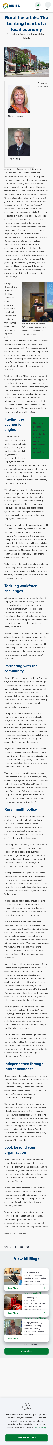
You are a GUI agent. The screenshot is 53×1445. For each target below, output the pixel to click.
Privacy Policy (40, 1427)
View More (26, 1351)
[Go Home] (11, 6)
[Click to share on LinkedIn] (22, 1246)
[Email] (34, 1246)
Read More (13, 1288)
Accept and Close (26, 1437)
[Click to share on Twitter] (28, 1246)
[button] (47, 3)
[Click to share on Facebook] (15, 1246)
